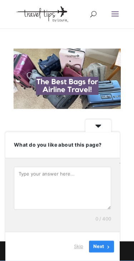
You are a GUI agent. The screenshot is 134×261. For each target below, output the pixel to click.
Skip (78, 246)
